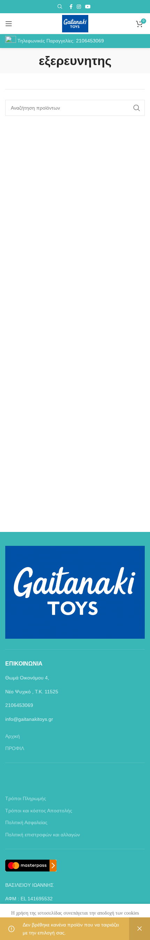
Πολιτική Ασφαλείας (26, 822)
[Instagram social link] (79, 6)
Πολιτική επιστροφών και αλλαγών (42, 834)
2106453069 (90, 40)
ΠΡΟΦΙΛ (14, 748)
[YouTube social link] (88, 6)
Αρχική (12, 736)
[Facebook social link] (71, 6)
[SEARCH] (137, 108)
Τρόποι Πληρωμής (25, 798)
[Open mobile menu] (9, 24)
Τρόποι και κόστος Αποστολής (38, 810)
